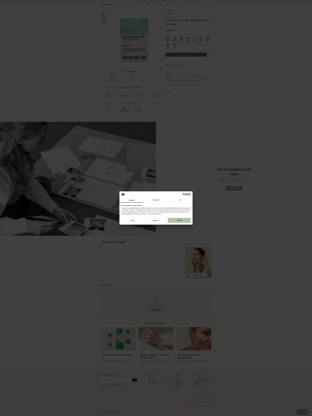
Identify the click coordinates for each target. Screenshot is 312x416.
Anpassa (155, 220)
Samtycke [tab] (131, 200)
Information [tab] (156, 200)
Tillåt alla (179, 220)
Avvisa (133, 220)
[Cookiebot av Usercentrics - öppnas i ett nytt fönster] (184, 194)
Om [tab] (180, 200)
